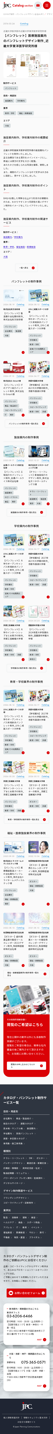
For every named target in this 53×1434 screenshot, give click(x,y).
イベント (35, 1227)
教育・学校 (9, 113)
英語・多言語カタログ (14, 1138)
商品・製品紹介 (23, 1118)
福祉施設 (20, 246)
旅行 (42, 1232)
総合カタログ (9, 1123)
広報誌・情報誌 (10, 1168)
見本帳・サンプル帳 (13, 1128)
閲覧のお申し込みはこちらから (23, 1065)
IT (17, 1227)
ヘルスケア (8, 1222)
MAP (39, 1339)
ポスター (41, 1158)
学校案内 (21, 100)
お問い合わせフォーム (27, 1293)
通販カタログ (26, 1123)
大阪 (7, 125)
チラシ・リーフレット (14, 1158)
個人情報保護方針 (11, 1417)
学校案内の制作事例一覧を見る (24, 668)
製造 (5, 1217)
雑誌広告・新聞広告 (36, 1162)
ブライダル (34, 1237)
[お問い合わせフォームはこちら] (38, 5)
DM (30, 1158)
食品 (20, 1222)
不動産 (6, 1237)
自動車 (15, 1217)
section (22, 5)
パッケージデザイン (13, 1162)
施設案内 (9, 100)
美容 (33, 1217)
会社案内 (7, 1118)
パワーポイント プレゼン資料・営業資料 (23, 1178)
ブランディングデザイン (15, 1197)
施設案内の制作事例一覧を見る (24, 512)
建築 (25, 1217)
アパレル (7, 1227)
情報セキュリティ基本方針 (36, 1417)
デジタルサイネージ (13, 1183)
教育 (25, 1227)
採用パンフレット (24, 1133)
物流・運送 (19, 1237)
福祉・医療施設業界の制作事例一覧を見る (23, 974)
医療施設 (31, 246)
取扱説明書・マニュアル (15, 1173)
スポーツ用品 (33, 1222)
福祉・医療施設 (25, 113)
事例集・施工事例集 (13, 1143)
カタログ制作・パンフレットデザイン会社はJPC (23, 14)
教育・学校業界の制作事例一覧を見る (23, 819)
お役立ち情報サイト (27, 1421)
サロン (32, 1232)
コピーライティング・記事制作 (18, 1202)
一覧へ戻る (23, 267)
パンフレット (10, 88)
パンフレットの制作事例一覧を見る (24, 423)
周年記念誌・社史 (31, 1168)
